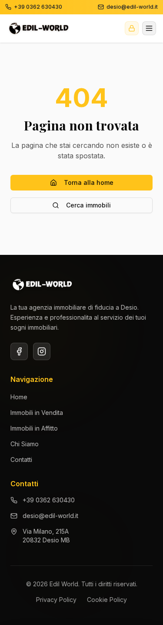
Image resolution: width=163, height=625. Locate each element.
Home (18, 397)
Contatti (21, 459)
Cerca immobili (88, 205)
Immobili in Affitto (34, 428)
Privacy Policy (56, 599)
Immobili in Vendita (36, 412)
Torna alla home (88, 182)
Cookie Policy (107, 599)
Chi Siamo (24, 444)
